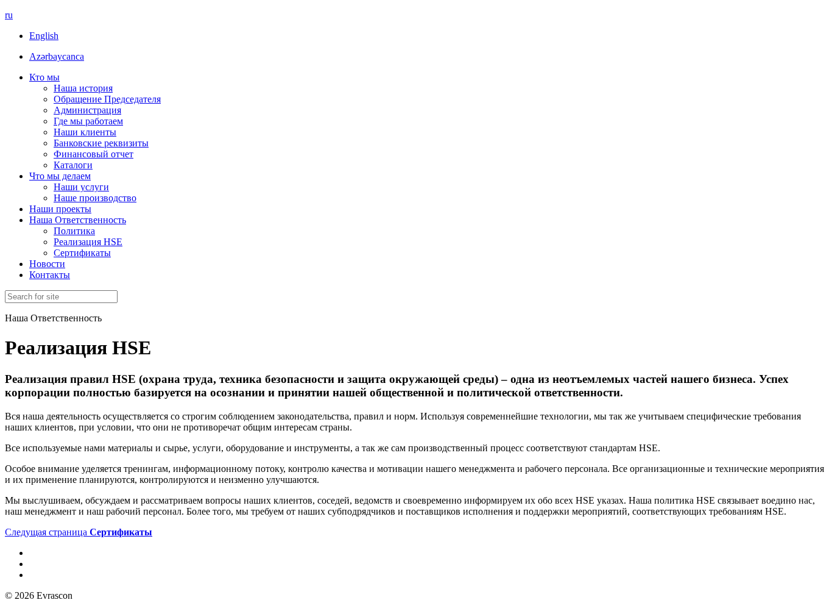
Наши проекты (60, 209)
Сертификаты (82, 253)
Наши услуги (81, 187)
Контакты (49, 275)
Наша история (83, 88)
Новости (47, 264)
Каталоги (73, 165)
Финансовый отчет (93, 154)
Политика (74, 231)
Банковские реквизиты (101, 143)
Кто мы (44, 77)
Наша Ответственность (77, 220)
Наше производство (95, 198)
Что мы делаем (60, 176)
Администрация (87, 110)
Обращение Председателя (107, 99)
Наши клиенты (85, 132)
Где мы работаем (88, 121)
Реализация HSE (88, 242)
